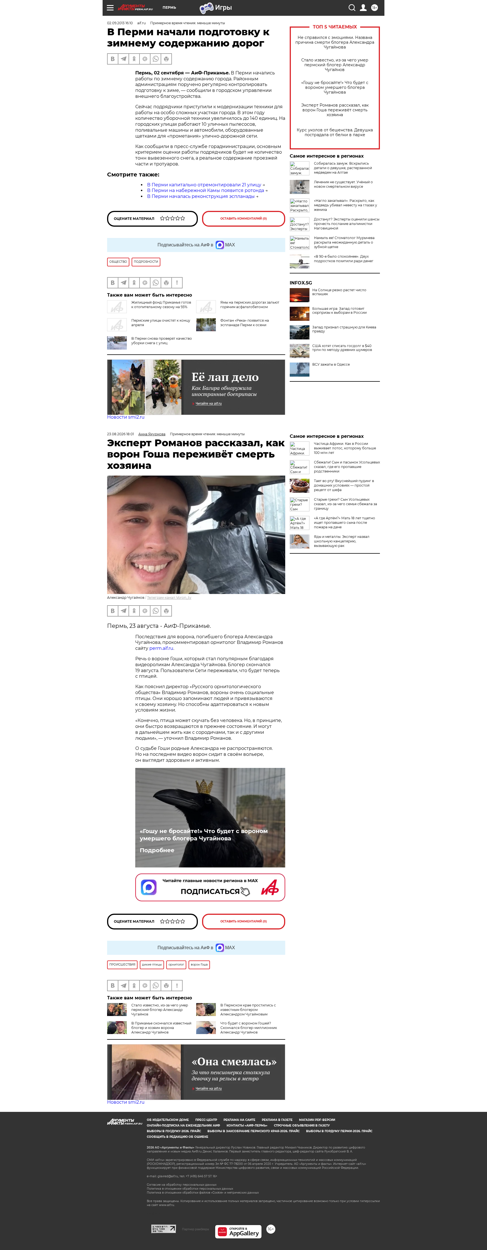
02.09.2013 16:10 (120, 23)
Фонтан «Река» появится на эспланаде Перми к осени (244, 322)
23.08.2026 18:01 (120, 434)
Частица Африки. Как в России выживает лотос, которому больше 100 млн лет (345, 448)
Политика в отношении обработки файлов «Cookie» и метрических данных (203, 1192)
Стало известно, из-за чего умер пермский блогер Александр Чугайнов (334, 65)
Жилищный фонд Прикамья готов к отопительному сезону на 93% (161, 304)
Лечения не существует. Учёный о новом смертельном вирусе (343, 184)
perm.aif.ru (161, 648)
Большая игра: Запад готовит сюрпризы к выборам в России (339, 311)
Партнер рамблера (195, 1229)
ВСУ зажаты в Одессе (331, 364)
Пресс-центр (206, 1120)
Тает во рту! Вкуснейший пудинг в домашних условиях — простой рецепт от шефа (344, 485)
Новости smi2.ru (126, 417)
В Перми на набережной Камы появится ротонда (205, 190)
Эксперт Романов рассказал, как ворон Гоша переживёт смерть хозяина (335, 110)
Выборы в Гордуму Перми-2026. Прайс (339, 1131)
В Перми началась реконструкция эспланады (201, 196)
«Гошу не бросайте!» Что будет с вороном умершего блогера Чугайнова (334, 87)
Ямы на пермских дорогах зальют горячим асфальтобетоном (249, 304)
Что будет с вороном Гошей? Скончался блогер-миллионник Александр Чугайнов (248, 1027)
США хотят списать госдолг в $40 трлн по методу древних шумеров (342, 348)
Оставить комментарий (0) (243, 218)
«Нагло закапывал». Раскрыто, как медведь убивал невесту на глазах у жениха (345, 205)
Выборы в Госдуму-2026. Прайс (174, 1131)
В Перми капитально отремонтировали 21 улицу (204, 184)
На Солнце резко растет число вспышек (339, 292)
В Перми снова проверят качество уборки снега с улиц (161, 340)
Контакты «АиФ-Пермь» (247, 1125)
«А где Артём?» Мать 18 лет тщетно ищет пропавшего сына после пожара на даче (344, 522)
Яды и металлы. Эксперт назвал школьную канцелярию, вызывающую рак (341, 541)
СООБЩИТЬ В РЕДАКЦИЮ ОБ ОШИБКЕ (177, 1137)
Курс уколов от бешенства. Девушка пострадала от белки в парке (335, 132)
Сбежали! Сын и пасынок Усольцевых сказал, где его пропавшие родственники (347, 466)
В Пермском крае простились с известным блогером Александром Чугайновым (248, 1009)
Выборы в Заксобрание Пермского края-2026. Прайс (253, 1131)
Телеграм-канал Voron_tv (169, 597)
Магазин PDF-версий (317, 1120)
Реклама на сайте (239, 1120)
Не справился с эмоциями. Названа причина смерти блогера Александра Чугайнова (334, 42)
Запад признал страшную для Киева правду (344, 329)
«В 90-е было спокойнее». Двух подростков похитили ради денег (343, 258)
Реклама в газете (277, 1120)
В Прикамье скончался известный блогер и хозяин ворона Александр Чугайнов (161, 1027)
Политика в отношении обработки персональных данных (190, 1189)
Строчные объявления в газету (302, 1125)
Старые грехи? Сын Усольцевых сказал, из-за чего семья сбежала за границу (345, 504)
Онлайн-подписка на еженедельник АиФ (183, 1125)
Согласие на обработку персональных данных (181, 1185)
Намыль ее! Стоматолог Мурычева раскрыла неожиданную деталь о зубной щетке (344, 242)
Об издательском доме (168, 1120)
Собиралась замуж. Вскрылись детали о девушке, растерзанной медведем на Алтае (343, 168)
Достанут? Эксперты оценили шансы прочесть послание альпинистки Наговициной (346, 223)
